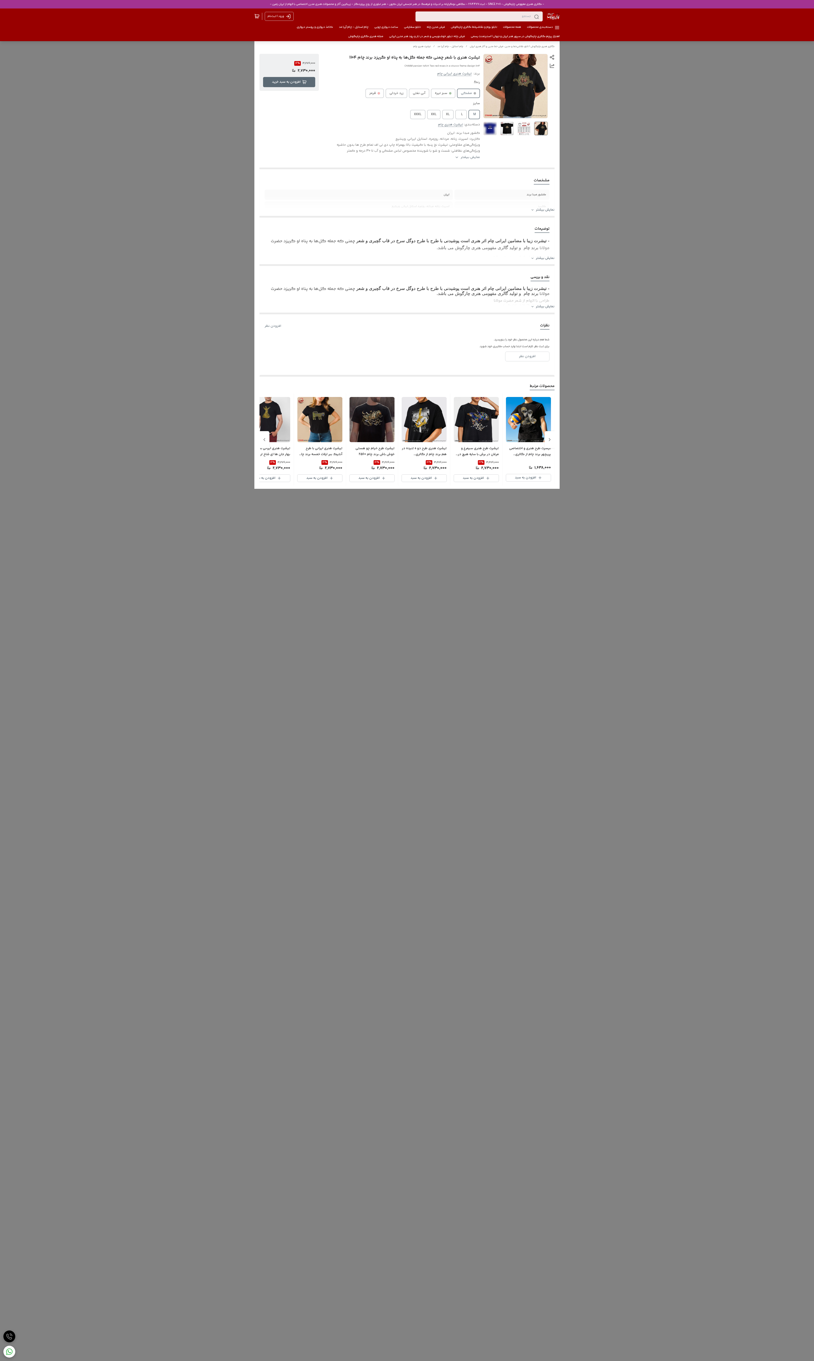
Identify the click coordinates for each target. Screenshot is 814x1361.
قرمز (372, 93)
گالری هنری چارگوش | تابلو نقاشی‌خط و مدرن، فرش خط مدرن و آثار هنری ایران (512, 47)
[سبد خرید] (256, 16)
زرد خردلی (396, 93)
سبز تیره (441, 93)
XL (448, 114)
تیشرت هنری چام (422, 47)
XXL (434, 114)
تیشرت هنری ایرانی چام (454, 73)
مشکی (466, 93)
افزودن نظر (273, 326)
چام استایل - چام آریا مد (450, 47)
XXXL (418, 114)
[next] (264, 439)
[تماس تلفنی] (9, 1336)
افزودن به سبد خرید (286, 82)
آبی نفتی (419, 93)
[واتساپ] (9, 1352)
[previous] (550, 439)
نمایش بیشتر (545, 209)
